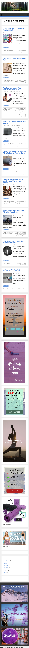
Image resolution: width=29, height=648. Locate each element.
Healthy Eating (6, 560)
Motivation (12, 201)
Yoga (11, 81)
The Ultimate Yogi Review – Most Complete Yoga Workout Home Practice (13, 181)
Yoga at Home (21, 114)
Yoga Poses (24, 52)
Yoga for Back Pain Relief (21, 114)
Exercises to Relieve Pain (21, 108)
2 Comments (17, 244)
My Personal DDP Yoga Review (12, 270)
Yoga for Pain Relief (23, 116)
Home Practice (7, 50)
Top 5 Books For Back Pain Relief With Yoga (14, 59)
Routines (11, 110)
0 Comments (18, 32)
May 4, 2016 (10, 91)
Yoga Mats (24, 174)
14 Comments (17, 184)
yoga (5, 32)
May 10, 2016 (10, 61)
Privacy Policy (5, 578)
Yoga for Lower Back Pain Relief (21, 51)
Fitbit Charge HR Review (21, 263)
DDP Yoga (21, 288)
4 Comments (17, 61)
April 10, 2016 (10, 155)
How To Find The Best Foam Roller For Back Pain (14, 122)
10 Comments (17, 91)
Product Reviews (20, 50)
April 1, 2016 (10, 184)
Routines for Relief (22, 111)
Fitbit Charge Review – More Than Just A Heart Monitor (13, 242)
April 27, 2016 (10, 125)
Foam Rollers (21, 143)
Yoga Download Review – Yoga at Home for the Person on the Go (13, 89)
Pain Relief (12, 80)
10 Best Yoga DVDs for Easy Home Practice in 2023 (13, 29)
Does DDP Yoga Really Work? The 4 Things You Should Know (13, 211)
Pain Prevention (7, 80)
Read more (5, 47)
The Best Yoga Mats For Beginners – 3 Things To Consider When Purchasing (14, 152)
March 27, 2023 (11, 32)
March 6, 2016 (10, 244)
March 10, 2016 (11, 214)
